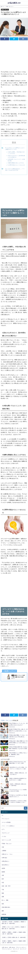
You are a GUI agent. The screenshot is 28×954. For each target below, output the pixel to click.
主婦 (3, 847)
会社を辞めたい (5, 864)
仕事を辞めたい (5, 861)
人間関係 (4, 850)
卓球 (3, 875)
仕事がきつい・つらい (7, 854)
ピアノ (3, 829)
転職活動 (4, 914)
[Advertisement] (14, 56)
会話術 (3, 868)
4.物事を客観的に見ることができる (16, 162)
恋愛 (3, 896)
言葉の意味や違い (6, 907)
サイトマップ (16, 949)
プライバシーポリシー (21, 947)
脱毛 (3, 903)
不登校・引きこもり (4, 9)
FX (2, 815)
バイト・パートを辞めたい (8, 825)
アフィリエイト (5, 818)
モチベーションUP (6, 840)
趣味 (3, 910)
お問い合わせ (5, 947)
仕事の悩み (4, 857)
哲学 (3, 878)
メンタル (4, 836)
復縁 (3, 893)
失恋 (3, 882)
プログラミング (5, 832)
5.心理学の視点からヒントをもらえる (16, 165)
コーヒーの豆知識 (6, 822)
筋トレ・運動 (5, 900)
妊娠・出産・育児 (6, 886)
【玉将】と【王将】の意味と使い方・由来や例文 (14, 937)
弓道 (3, 889)
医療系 (3, 871)
